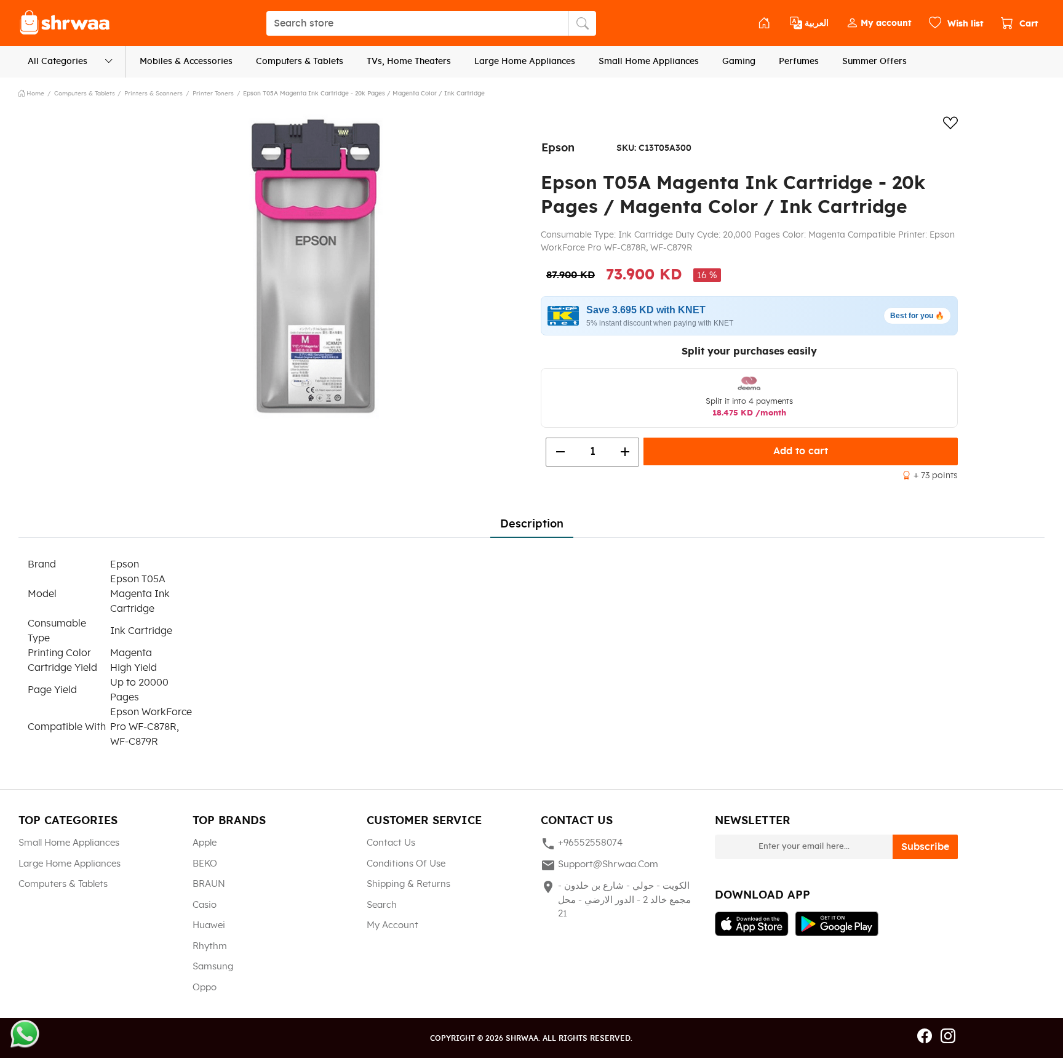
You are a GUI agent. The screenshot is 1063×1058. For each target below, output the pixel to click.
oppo (205, 987)
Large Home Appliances (524, 61)
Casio (205, 905)
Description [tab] (531, 524)
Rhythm (210, 946)
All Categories (57, 61)
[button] (879, 23)
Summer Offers (874, 61)
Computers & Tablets (299, 61)
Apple (205, 843)
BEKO (205, 863)
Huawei (209, 925)
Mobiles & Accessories (186, 61)
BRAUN (209, 884)
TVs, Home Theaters (409, 61)
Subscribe (925, 847)
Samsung (213, 966)
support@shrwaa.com (599, 865)
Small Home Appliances (649, 61)
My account (392, 925)
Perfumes (799, 61)
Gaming (738, 61)
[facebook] (924, 1037)
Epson (558, 148)
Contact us (391, 843)
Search (382, 905)
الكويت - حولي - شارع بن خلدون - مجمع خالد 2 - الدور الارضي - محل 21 (616, 899)
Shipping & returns (408, 884)
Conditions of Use (406, 863)
